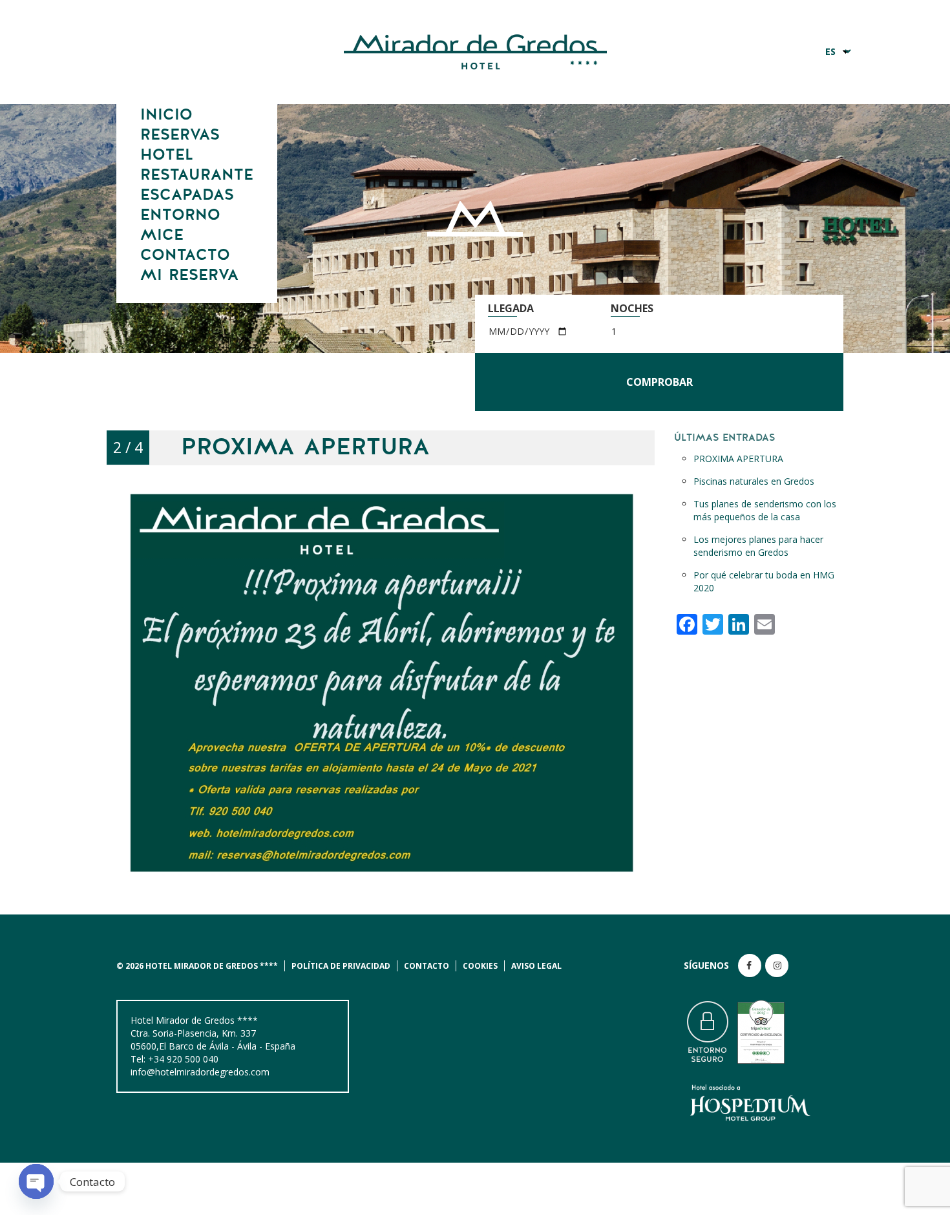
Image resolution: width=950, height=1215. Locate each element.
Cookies (480, 965)
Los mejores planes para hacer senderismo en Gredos (758, 545)
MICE (162, 235)
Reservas (180, 135)
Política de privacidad (340, 965)
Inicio (166, 115)
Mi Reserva (189, 275)
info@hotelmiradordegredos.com (200, 1072)
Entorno (180, 215)
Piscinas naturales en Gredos (753, 481)
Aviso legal (536, 965)
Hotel (166, 155)
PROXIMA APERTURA (738, 458)
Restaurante (196, 175)
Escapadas (187, 195)
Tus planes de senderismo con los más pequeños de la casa (764, 510)
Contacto (185, 255)
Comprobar (659, 382)
